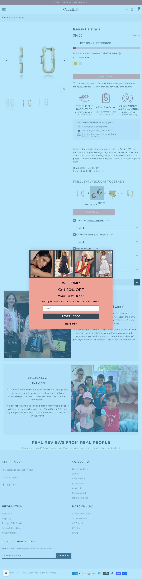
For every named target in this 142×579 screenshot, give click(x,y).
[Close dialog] (110, 252)
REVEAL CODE (71, 316)
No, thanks (71, 324)
